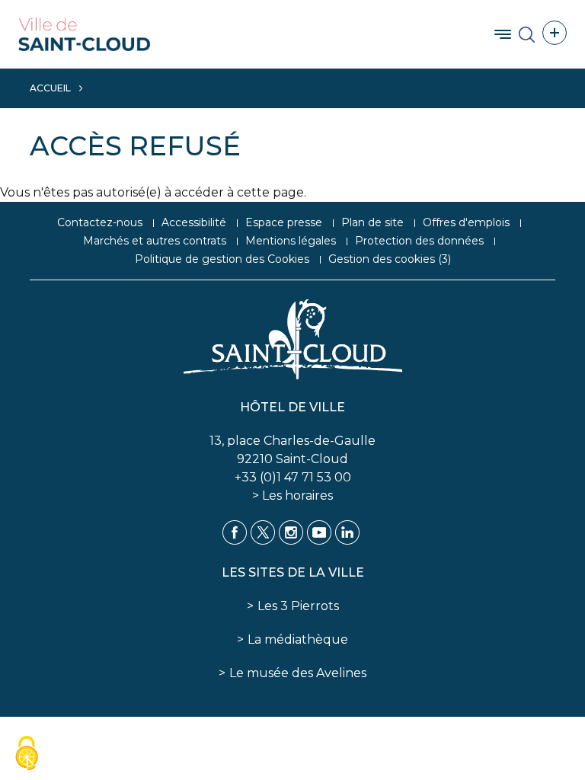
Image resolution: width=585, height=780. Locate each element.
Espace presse (283, 222)
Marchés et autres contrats (154, 241)
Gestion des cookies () (389, 259)
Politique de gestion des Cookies (222, 259)
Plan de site (372, 222)
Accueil (50, 88)
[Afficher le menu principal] (502, 34)
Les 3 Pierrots (298, 606)
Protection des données (419, 241)
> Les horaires (292, 495)
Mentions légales (290, 241)
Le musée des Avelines (297, 673)
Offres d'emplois (466, 222)
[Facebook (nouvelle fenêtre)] (234, 531)
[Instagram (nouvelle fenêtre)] (291, 531)
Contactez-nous (99, 222)
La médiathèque (298, 639)
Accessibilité (193, 222)
